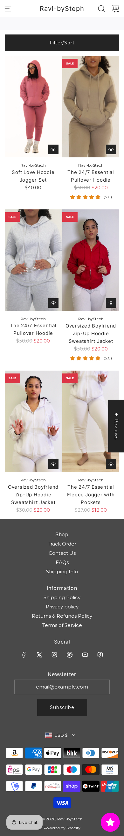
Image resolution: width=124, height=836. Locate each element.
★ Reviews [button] (116, 426)
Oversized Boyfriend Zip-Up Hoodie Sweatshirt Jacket (90, 333)
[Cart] (115, 9)
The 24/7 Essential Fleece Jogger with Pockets (91, 494)
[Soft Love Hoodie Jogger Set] (33, 106)
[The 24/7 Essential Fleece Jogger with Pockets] (90, 421)
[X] (39, 655)
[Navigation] (8, 9)
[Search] (101, 9)
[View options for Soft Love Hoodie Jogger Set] (53, 149)
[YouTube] (85, 655)
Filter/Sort (62, 43)
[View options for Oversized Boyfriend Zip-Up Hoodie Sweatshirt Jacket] (111, 303)
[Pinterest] (70, 655)
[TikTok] (100, 655)
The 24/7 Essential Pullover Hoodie (90, 176)
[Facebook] (24, 655)
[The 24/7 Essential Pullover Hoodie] (90, 106)
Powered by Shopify (62, 827)
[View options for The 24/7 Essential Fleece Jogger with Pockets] (111, 464)
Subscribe (62, 707)
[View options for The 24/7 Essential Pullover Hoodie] (111, 149)
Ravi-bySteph (62, 8)
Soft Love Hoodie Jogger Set (33, 176)
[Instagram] (54, 655)
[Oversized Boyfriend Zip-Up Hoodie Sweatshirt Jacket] (90, 260)
